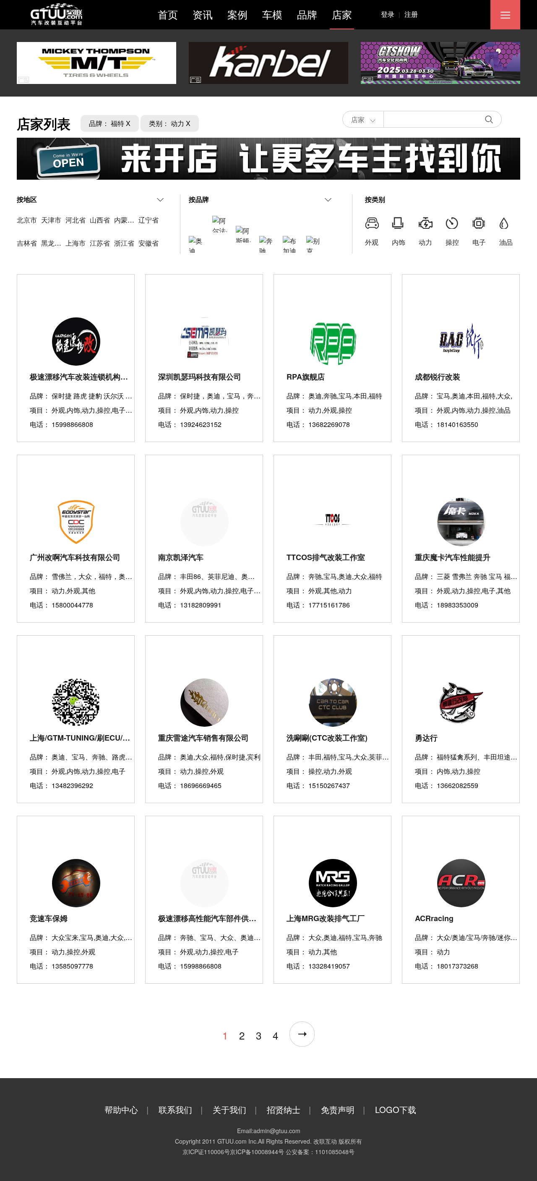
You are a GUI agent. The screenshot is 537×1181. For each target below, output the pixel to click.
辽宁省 (148, 220)
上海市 (75, 243)
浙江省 (124, 243)
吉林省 (27, 243)
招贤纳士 (289, 1109)
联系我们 (181, 1109)
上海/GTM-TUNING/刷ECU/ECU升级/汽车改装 (81, 737)
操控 (452, 242)
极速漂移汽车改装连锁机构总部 (81, 376)
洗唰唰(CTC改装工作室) (327, 737)
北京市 (27, 220)
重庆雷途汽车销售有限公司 (203, 737)
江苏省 (100, 243)
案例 (237, 14)
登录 (390, 14)
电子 (479, 242)
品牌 (307, 14)
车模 (272, 14)
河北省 (75, 220)
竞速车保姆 (49, 918)
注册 (411, 14)
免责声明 (343, 1109)
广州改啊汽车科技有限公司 (75, 557)
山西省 (100, 220)
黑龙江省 (54, 243)
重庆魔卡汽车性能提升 (452, 557)
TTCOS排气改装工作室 (326, 557)
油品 (506, 242)
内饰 (398, 242)
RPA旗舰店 (306, 376)
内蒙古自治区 (134, 220)
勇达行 (426, 737)
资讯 (203, 14)
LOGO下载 (395, 1109)
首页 (168, 14)
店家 (342, 14)
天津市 (51, 220)
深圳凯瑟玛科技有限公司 (199, 376)
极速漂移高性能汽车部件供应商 (209, 918)
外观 (371, 242)
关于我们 (235, 1109)
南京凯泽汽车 (180, 557)
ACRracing (434, 918)
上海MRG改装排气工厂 (326, 918)
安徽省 (148, 243)
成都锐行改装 (437, 376)
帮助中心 (126, 1109)
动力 (425, 242)
